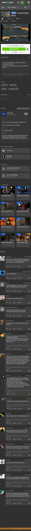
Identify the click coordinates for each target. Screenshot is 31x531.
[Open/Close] (29, 57)
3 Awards (5, 21)
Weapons (4, 85)
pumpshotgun (13, 89)
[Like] (2, 18)
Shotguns (13, 85)
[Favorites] (2, 7)
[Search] (18, 2)
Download (15, 49)
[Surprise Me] (26, 7)
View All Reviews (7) (23, 108)
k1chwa (3, 89)
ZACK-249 (10, 113)
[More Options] (27, 49)
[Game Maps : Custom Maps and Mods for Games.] (7, 2)
